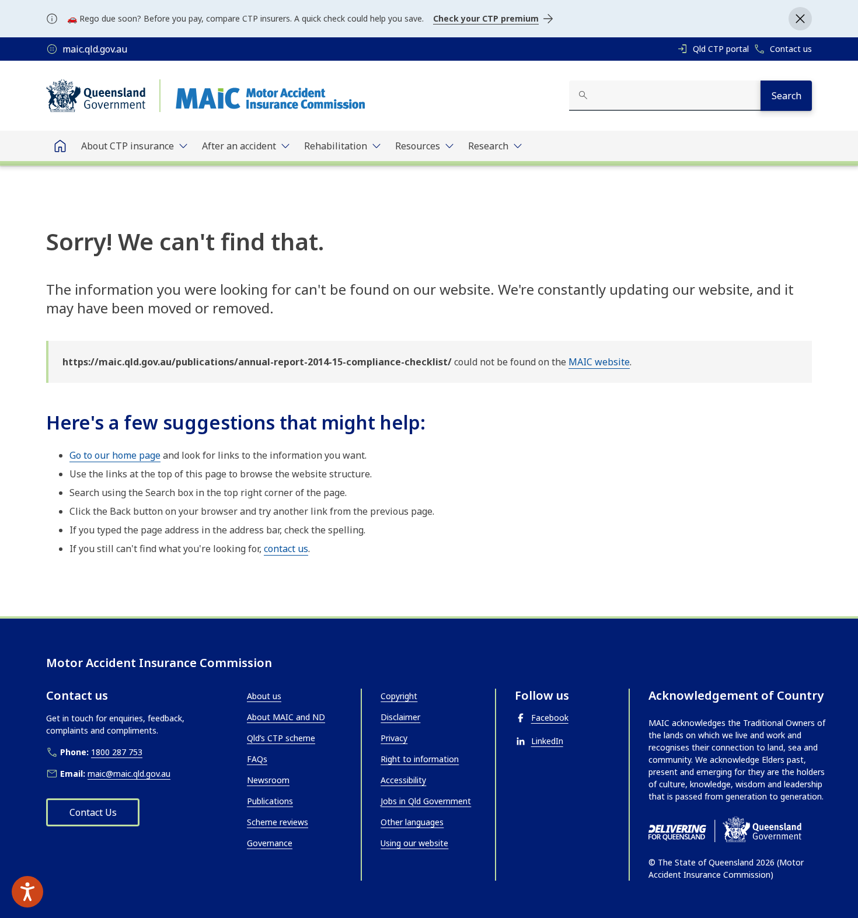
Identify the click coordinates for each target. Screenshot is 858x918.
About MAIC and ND (286, 716)
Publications (270, 801)
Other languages (412, 822)
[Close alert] (800, 18)
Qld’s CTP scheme (281, 738)
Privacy (394, 738)
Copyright (399, 695)
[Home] (60, 146)
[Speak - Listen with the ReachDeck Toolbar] (27, 891)
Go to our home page (115, 455)
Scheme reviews (277, 822)
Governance (269, 843)
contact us (286, 548)
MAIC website (599, 361)
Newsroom (268, 780)
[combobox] (665, 96)
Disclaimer (400, 716)
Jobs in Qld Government (426, 801)
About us (264, 695)
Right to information (420, 759)
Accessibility (403, 780)
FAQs (257, 759)
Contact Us (93, 812)
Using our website (414, 843)
